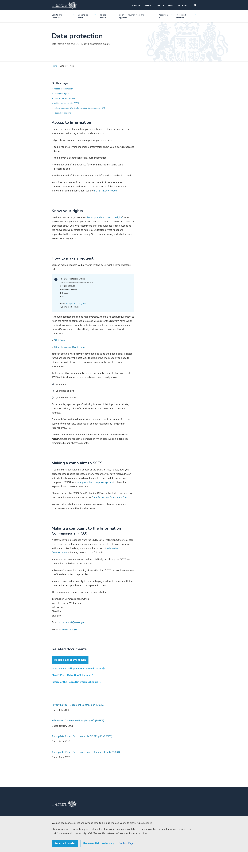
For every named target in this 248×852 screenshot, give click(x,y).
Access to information (63, 88)
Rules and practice (181, 16)
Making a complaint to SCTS (66, 103)
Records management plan (70, 660)
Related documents (62, 112)
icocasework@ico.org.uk (72, 622)
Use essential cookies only (98, 843)
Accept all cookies (65, 843)
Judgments (164, 16)
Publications (181, 5)
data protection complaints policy (95, 482)
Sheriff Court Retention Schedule (71, 675)
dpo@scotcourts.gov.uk (76, 303)
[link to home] (64, 803)
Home (54, 65)
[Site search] (195, 5)
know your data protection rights (104, 217)
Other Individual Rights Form (69, 347)
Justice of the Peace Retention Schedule (75, 682)
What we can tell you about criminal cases (76, 668)
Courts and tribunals (57, 16)
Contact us (159, 5)
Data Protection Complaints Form (110, 497)
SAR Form (59, 340)
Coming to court (83, 16)
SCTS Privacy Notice (105, 190)
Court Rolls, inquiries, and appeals (131, 16)
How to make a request (64, 98)
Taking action (103, 16)
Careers (147, 5)
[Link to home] (64, 5)
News (170, 5)
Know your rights (61, 93)
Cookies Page (126, 843)
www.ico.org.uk (70, 629)
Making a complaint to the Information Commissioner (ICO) (80, 108)
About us (136, 5)
